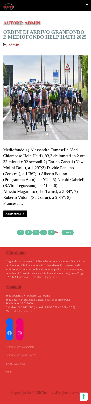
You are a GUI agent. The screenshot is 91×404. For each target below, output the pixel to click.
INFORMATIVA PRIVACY (21, 355)
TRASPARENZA (15, 363)
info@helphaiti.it (23, 311)
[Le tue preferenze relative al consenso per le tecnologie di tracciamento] (84, 397)
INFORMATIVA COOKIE (20, 347)
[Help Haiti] (8, 5)
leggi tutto (51, 276)
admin (13, 44)
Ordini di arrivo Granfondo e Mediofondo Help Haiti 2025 (45, 34)
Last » (68, 232)
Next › (58, 232)
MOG (9, 371)
